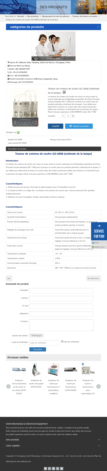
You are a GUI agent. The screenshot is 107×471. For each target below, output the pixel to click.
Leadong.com (25, 461)
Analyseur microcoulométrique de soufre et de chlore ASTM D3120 (19, 387)
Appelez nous (100, 247)
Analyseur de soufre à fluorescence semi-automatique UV (88, 387)
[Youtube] (61, 468)
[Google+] (49, 468)
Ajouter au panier (81, 126)
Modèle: (11, 140)
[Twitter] (57, 468)
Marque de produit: (58, 140)
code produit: (13, 143)
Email (97, 243)
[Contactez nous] (53, 46)
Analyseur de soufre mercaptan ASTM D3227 (36, 383)
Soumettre (37, 349)
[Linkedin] (53, 468)
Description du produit (17, 149)
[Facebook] (45, 468)
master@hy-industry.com (25, 79)
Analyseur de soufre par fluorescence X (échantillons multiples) (53, 387)
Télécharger (36, 336)
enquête (55, 126)
